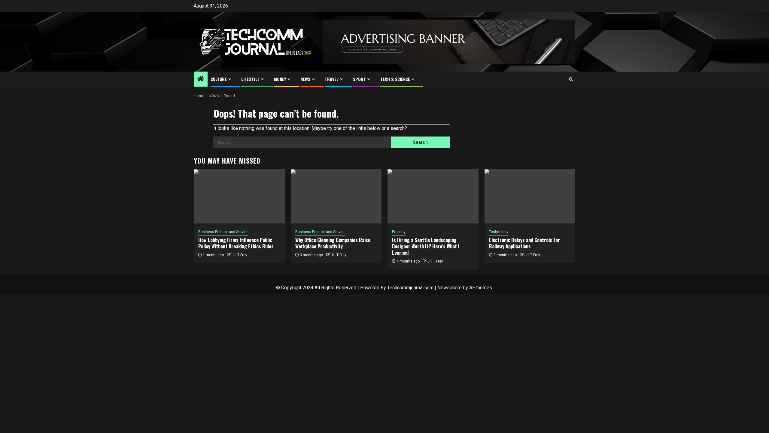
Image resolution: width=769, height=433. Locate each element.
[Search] (571, 79)
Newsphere (449, 287)
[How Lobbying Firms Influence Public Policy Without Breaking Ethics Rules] (239, 196)
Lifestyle (250, 79)
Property (399, 232)
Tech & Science (395, 79)
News (305, 79)
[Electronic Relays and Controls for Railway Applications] (530, 196)
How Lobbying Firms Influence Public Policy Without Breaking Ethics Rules (236, 243)
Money (280, 79)
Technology (498, 232)
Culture (219, 79)
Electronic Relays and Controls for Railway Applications (524, 243)
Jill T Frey (239, 255)
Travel (332, 79)
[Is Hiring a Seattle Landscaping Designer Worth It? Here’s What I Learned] (433, 196)
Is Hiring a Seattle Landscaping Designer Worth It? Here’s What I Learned (426, 246)
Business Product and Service (223, 232)
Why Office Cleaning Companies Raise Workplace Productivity (332, 243)
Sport (359, 79)
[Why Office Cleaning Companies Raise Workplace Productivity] (336, 196)
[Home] (200, 79)
